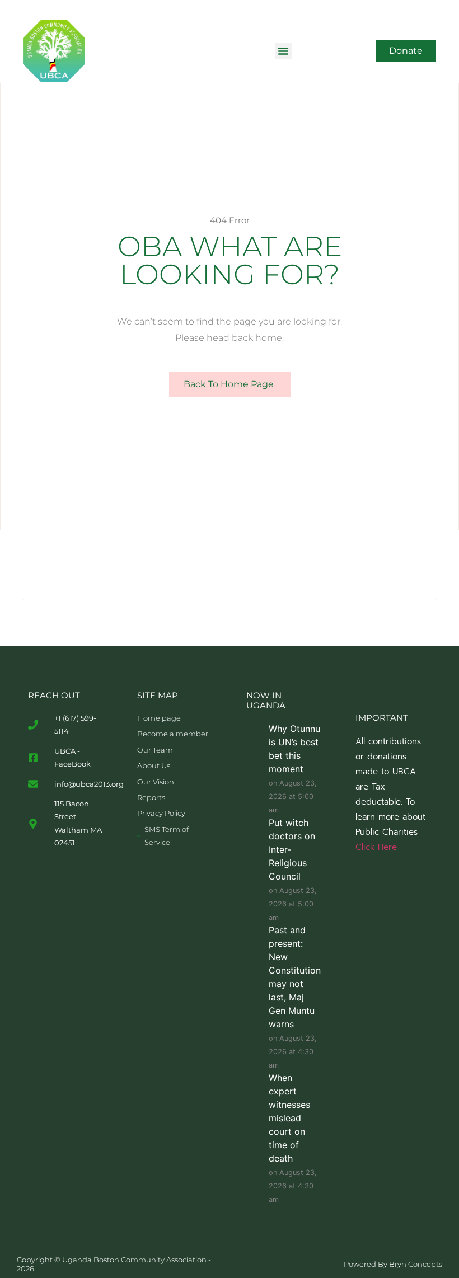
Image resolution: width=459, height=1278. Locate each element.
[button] (283, 51)
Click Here (376, 847)
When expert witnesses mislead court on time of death (289, 1118)
